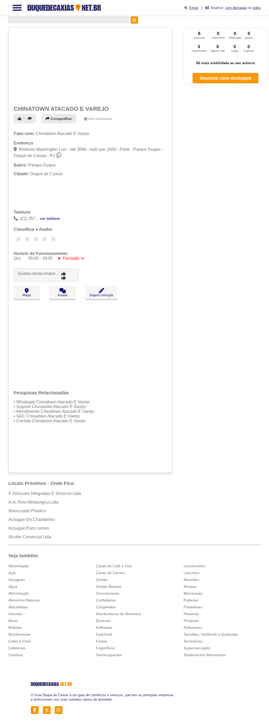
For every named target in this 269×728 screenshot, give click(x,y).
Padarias (191, 600)
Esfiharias (104, 627)
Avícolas (15, 614)
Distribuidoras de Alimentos (118, 614)
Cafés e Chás (19, 641)
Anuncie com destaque (225, 78)
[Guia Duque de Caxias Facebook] (36, 710)
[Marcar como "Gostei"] (20, 119)
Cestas (101, 580)
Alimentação (18, 566)
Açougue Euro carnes (28, 528)
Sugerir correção (101, 295)
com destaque (236, 8)
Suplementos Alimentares (205, 655)
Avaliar (63, 295)
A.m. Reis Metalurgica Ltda (33, 502)
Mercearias (193, 593)
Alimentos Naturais (24, 600)
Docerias (103, 621)
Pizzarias (191, 621)
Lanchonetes (194, 566)
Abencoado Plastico (27, 511)
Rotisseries (193, 627)
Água (12, 586)
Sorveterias (193, 641)
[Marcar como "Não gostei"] (30, 119)
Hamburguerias (109, 655)
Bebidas (15, 627)
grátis (256, 8)
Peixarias (191, 614)
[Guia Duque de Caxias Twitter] (48, 710)
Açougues (16, 580)
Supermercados (197, 648)
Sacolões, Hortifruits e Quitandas (211, 634)
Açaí (12, 573)
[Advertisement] (89, 66)
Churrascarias (107, 593)
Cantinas (15, 655)
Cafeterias (16, 648)
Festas (101, 641)
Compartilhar (60, 119)
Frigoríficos (105, 648)
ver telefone (50, 218)
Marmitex (191, 580)
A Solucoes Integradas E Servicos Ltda (44, 493)
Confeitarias (106, 600)
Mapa (27, 295)
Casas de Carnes (110, 573)
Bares (13, 621)
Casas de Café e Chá (114, 566)
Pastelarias (193, 607)
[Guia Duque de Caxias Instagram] (60, 710)
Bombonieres (19, 634)
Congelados (106, 607)
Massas (190, 586)
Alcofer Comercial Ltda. (30, 537)
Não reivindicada (100, 119)
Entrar (193, 8)
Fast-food (104, 634)
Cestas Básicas (108, 586)
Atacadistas (18, 607)
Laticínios (191, 573)
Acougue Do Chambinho (31, 519)
